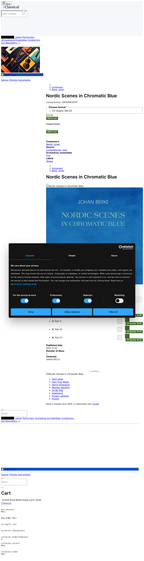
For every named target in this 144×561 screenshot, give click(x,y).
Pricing (55, 398)
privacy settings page (25, 284)
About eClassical (61, 384)
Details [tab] (72, 255)
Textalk (95, 404)
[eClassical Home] (23, 7)
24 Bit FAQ (57, 390)
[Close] (47, 184)
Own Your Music (60, 381)
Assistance (57, 393)
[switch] (56, 300)
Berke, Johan (58, 89)
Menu (7, 4)
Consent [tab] (30, 255)
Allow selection (72, 312)
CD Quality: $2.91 (134, 340)
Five (48, 155)
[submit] (22, 482)
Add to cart (52, 118)
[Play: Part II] (119, 321)
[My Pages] (6, 31)
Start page (57, 379)
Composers (7, 37)
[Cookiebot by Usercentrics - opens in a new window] (121, 247)
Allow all (113, 312)
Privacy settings (60, 396)
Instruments (24, 80)
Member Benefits (61, 387)
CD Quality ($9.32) (62, 110)
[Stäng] (47, 129)
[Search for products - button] (23, 12)
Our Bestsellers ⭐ (11, 42)
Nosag (49, 161)
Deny (30, 312)
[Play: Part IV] (119, 337)
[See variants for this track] (127, 319)
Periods (13, 80)
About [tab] (114, 255)
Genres (5, 80)
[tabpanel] (94, 319)
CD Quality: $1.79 (134, 332)
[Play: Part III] (119, 329)
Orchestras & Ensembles (14, 40)
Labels (18, 37)
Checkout (6, 503)
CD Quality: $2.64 (134, 323)
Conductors (34, 40)
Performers (28, 37)
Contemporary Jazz (56, 149)
